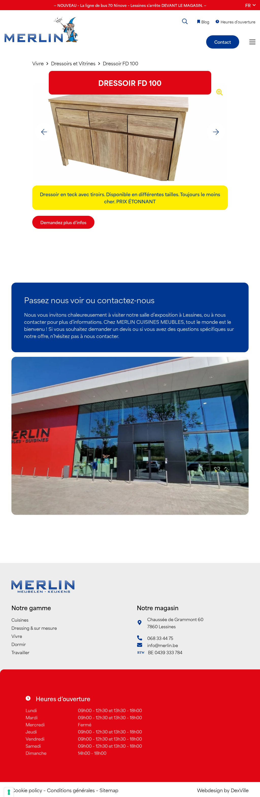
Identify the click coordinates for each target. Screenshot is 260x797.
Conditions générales (71, 790)
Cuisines (19, 619)
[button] (250, 5)
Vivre (16, 636)
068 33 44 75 (160, 638)
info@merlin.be (162, 645)
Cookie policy (26, 790)
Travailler (20, 652)
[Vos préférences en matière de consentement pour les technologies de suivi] (9, 792)
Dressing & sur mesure (34, 627)
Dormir (18, 644)
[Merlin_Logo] (41, 30)
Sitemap (109, 790)
